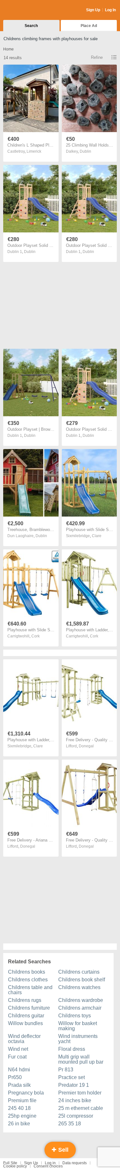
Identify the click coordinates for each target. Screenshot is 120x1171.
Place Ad (89, 25)
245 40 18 (19, 1108)
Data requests (74, 1163)
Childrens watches (79, 987)
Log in (50, 1163)
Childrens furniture (29, 1008)
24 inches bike (74, 1100)
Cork (35, 636)
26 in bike (19, 1123)
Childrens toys (74, 1015)
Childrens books (26, 972)
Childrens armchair (79, 1008)
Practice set (71, 1077)
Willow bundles (25, 1023)
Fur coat (17, 1056)
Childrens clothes (28, 979)
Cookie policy (15, 1166)
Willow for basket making (77, 1026)
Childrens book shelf (81, 979)
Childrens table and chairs (30, 990)
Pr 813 (65, 1069)
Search (31, 25)
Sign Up (93, 10)
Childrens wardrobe (80, 1000)
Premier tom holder (79, 1092)
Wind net (18, 1049)
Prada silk (19, 1085)
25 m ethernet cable (80, 1108)
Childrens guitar (26, 1015)
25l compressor (75, 1116)
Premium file (22, 1100)
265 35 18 (69, 1123)
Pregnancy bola (26, 1092)
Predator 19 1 (73, 1085)
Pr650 (15, 1077)
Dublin (85, 151)
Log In (110, 10)
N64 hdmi (19, 1069)
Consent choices (48, 1166)
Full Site (10, 1163)
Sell (62, 1150)
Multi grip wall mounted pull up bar (80, 1059)
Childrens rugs (24, 1000)
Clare (96, 536)
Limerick (34, 151)
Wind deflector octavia (24, 1038)
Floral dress (71, 1049)
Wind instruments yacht (78, 1038)
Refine (97, 57)
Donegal (86, 746)
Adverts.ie (28, 10)
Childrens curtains (79, 972)
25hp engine (22, 1116)
